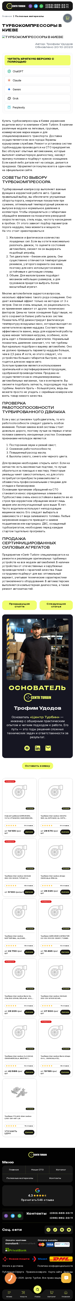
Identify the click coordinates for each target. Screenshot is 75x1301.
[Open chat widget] (66, 1278)
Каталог (61, 1170)
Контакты (55, 1178)
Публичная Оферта (13, 1272)
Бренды (68, 1272)
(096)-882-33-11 (56, 7)
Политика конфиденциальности (55, 1266)
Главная (7, 16)
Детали (29, 832)
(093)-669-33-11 (56, 5)
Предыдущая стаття (19, 605)
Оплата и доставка (12, 1266)
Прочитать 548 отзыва (37, 1199)
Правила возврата (36, 1272)
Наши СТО (37, 1170)
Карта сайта (55, 1272)
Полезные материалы (29, 16)
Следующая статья (56, 605)
